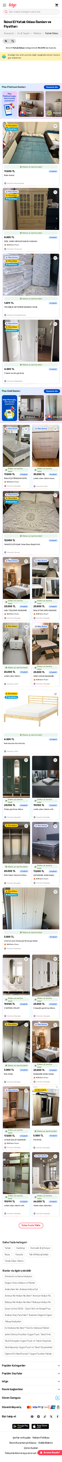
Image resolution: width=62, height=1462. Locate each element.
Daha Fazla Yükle (31, 1225)
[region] (32, 104)
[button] (4, 5)
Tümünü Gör (52, 87)
